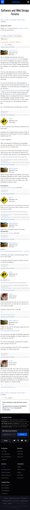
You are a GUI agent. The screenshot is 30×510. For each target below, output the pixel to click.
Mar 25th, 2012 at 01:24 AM (7, 239)
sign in (6, 28)
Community (20, 464)
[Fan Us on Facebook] (18, 440)
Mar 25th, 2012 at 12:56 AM (7, 164)
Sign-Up (22, 434)
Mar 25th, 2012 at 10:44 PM (7, 317)
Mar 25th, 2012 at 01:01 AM (7, 219)
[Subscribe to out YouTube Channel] (22, 440)
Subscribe (18, 36)
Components (4, 493)
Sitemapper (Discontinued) (17, 20)
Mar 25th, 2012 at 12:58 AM (7, 193)
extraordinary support (6, 426)
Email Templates (5, 488)
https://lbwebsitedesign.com (7, 159)
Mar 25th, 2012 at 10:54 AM (7, 268)
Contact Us (4, 459)
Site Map (10, 503)
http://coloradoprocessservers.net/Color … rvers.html (15, 251)
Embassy (19, 472)
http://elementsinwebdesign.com (8, 314)
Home (2, 20)
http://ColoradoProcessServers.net (10, 59)
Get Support (15, 500)
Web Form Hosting (5, 475)
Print (11, 36)
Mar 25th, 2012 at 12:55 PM (7, 290)
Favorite (5, 39)
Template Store (5, 482)
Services (3, 464)
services (16, 423)
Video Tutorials (21, 469)
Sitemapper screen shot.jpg (8, 187)
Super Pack (20, 456)
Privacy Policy (26, 506)
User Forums (20, 475)
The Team (3, 451)
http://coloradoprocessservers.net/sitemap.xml (13, 90)
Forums (7, 20)
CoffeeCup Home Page (14, 498)
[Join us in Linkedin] (26, 440)
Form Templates (5, 490)
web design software (6, 423)
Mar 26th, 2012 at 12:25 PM (7, 357)
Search (4, 36)
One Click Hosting (5, 469)
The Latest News (5, 454)
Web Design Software (7, 500)
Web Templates (5, 485)
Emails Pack (20, 451)
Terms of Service (14, 507)
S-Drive (3, 466)
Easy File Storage (5, 472)
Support (19, 466)
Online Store (23, 498)
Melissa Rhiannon (13, 51)
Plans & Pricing (5, 477)
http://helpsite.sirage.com (6, 162)
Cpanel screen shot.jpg (7, 233)
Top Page (6, 498)
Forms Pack (20, 454)
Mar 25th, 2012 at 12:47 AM (7, 115)
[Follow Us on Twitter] (14, 440)
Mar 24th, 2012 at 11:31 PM (7, 47)
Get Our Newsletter (6, 456)
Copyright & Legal (24, 500)
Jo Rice (11, 294)
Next (10, 44)
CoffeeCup (4, 448)
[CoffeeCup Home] (16, 2)
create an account (24, 28)
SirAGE (10, 118)
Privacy (4, 503)
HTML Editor (4, 421)
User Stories (20, 477)
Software (19, 448)
